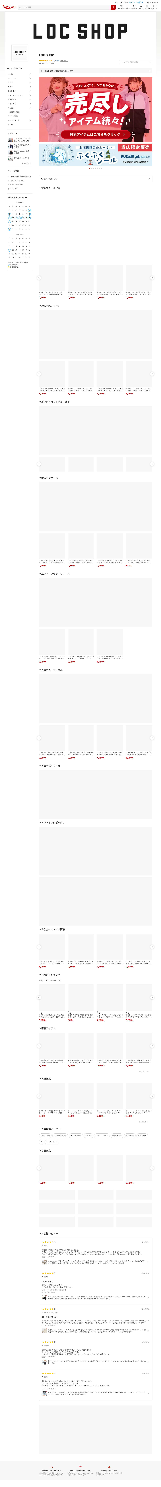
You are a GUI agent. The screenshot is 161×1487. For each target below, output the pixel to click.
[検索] (113, 13)
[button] (152, 8)
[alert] (95, 76)
